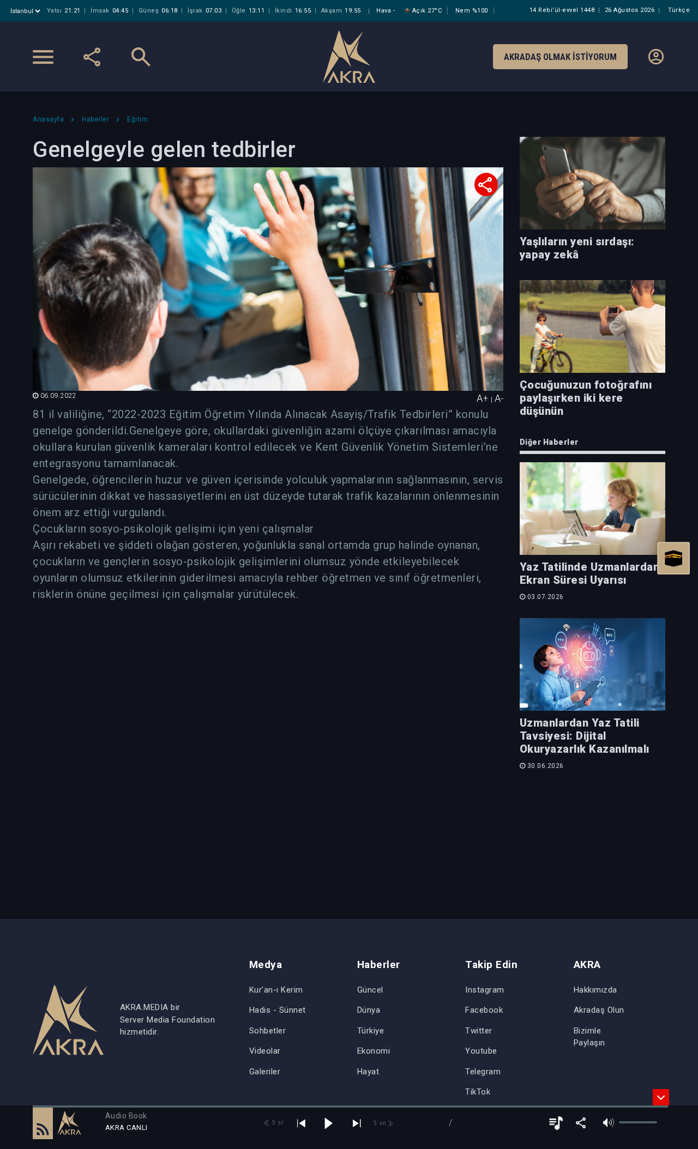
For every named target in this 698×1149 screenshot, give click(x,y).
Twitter (478, 1031)
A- (499, 398)
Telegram (483, 1072)
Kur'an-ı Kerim (276, 990)
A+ (483, 398)
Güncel (370, 990)
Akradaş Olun (599, 1010)
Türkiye (370, 1031)
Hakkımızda (595, 990)
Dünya (369, 1010)
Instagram (484, 990)
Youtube (481, 1051)
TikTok (477, 1092)
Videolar (265, 1051)
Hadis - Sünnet (277, 1010)
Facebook (484, 1010)
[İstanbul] (26, 11)
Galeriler (265, 1072)
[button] (43, 1122)
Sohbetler (267, 1031)
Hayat (368, 1072)
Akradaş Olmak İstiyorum (560, 56)
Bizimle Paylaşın (589, 1037)
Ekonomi (373, 1051)
